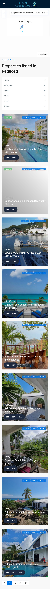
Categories (8, 85)
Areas (6, 101)
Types (6, 80)
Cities (6, 96)
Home (4, 60)
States (6, 90)
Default (6, 106)
